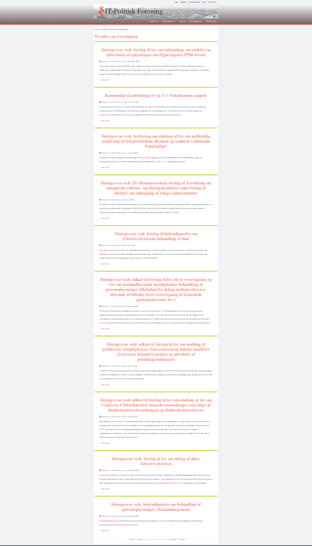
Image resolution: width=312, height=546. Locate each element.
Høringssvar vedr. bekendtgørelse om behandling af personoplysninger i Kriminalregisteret (156, 506)
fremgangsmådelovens (165, 483)
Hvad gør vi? (169, 21)
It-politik (153, 21)
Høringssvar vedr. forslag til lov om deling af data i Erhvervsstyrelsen (156, 461)
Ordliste (183, 2)
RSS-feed (212, 2)
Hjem (96, 29)
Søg (176, 2)
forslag (158, 204)
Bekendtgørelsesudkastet (109, 250)
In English (211, 21)
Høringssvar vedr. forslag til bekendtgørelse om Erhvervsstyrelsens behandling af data (156, 236)
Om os (182, 21)
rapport (151, 107)
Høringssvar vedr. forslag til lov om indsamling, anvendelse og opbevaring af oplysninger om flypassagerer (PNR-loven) (156, 52)
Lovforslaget (104, 66)
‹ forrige (139, 539)
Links (204, 2)
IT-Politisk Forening (134, 10)
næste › (174, 539)
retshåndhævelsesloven (124, 525)
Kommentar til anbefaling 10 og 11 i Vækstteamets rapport (156, 95)
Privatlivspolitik (194, 2)
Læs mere (105, 80)
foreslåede (147, 158)
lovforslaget (134, 371)
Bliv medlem (195, 21)
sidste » (183, 539)
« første (131, 539)
